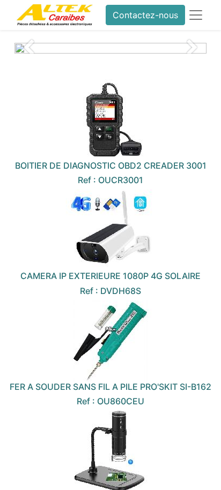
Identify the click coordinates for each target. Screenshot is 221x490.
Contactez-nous (145, 15)
